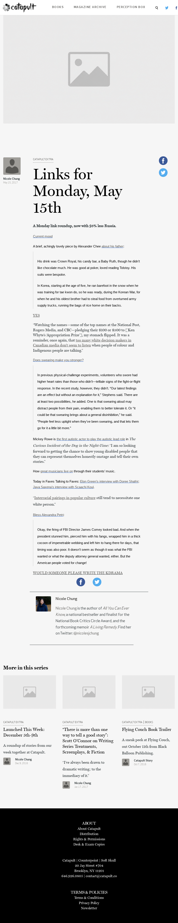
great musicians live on (56, 471)
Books (58, 7)
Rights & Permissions (89, 839)
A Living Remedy (103, 628)
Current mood (43, 236)
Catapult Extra (43, 159)
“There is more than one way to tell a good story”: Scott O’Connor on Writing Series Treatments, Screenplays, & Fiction (88, 741)
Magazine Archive (90, 7)
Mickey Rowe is (45, 439)
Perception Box (131, 7)
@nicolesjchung (86, 634)
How (36, 471)
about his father (112, 246)
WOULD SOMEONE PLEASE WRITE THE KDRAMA (78, 573)
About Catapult (89, 829)
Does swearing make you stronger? (58, 360)
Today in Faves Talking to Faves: (56, 481)
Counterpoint (88, 860)
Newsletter (89, 908)
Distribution (89, 834)
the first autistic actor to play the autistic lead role (91, 439)
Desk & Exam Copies (89, 844)
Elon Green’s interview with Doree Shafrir (109, 481)
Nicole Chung (11, 179)
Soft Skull (108, 860)
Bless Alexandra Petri (48, 515)
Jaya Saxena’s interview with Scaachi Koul (63, 487)
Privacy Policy (89, 903)
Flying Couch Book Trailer (146, 729)
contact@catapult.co (101, 876)
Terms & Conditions (89, 898)
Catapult (69, 860)
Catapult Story (143, 760)
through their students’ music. (94, 471)
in (127, 439)
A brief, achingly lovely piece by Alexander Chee (67, 246)
